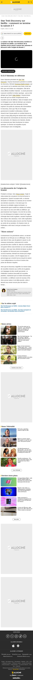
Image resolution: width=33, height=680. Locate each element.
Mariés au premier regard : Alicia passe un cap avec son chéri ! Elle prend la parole (24, 440)
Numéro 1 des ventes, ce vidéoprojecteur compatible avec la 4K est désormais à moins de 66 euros (24, 489)
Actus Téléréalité (16, 470)
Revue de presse (6, 664)
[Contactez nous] (25, 636)
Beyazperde (25, 654)
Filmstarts (3, 654)
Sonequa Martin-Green (22, 84)
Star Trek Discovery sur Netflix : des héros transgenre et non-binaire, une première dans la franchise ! (16, 310)
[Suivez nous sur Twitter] (12, 636)
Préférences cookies (16, 663)
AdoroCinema (6, 656)
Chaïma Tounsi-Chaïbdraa (12, 289)
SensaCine (14, 654)
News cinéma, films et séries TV (11, 15)
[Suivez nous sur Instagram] (16, 636)
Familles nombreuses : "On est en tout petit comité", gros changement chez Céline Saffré (25, 460)
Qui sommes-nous (9, 661)
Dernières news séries (16, 367)
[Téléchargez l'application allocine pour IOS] (14, 645)
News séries (20, 15)
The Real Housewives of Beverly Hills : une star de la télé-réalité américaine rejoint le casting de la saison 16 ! (24, 450)
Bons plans (16, 519)
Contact (3, 661)
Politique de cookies (6, 663)
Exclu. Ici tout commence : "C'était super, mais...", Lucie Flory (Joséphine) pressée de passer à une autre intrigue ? (24, 347)
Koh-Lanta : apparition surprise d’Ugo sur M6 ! (23, 429)
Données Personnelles (27, 663)
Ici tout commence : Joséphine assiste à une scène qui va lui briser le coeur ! (25, 357)
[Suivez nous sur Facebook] (8, 636)
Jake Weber (16, 95)
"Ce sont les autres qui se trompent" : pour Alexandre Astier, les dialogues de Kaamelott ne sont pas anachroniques (24, 329)
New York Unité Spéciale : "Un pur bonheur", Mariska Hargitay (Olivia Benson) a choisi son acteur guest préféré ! (25, 339)
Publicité (23, 661)
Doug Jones (20, 194)
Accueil (3, 15)
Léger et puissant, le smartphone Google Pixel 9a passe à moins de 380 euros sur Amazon (24, 499)
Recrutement (17, 661)
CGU (27, 661)
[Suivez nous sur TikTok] (21, 636)
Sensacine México (21, 656)
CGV (31, 661)
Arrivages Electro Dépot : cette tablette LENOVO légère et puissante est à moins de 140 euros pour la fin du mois (25, 480)
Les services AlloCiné (23, 664)
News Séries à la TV (28, 15)
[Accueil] (15, 2)
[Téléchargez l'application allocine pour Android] (19, 645)
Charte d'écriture (14, 664)
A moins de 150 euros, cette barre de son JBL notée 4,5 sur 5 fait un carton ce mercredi (25, 509)
